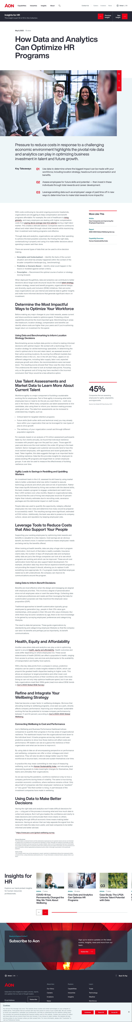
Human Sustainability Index (45, 766)
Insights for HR (12, 15)
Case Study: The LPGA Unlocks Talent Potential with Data (112, 897)
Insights (43, 5)
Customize (88, 1012)
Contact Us (85, 6)
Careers (95, 6)
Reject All (101, 1012)
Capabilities (22, 5)
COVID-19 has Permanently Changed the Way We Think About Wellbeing (50, 898)
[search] (59, 5)
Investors (103, 6)
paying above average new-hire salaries (40, 223)
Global (123, 6)
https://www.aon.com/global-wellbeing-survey (35, 832)
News (110, 6)
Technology (93, 993)
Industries (33, 5)
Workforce (93, 1001)
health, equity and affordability (41, 650)
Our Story (50, 988)
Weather (92, 997)
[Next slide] (45, 912)
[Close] (129, 1012)
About (52, 5)
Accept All (114, 1012)
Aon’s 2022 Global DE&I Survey (30, 685)
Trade (91, 988)
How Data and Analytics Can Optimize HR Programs (80, 897)
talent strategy (67, 282)
